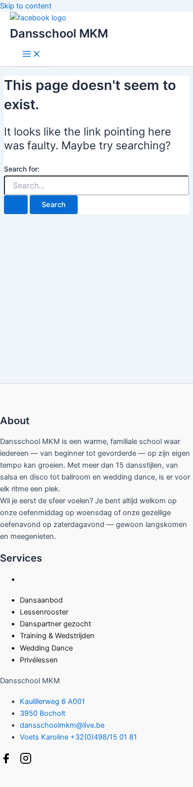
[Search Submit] (16, 205)
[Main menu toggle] (31, 54)
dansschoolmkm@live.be (62, 725)
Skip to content (25, 5)
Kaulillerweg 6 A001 (52, 701)
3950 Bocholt (42, 713)
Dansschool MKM (59, 33)
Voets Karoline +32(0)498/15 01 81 (78, 737)
